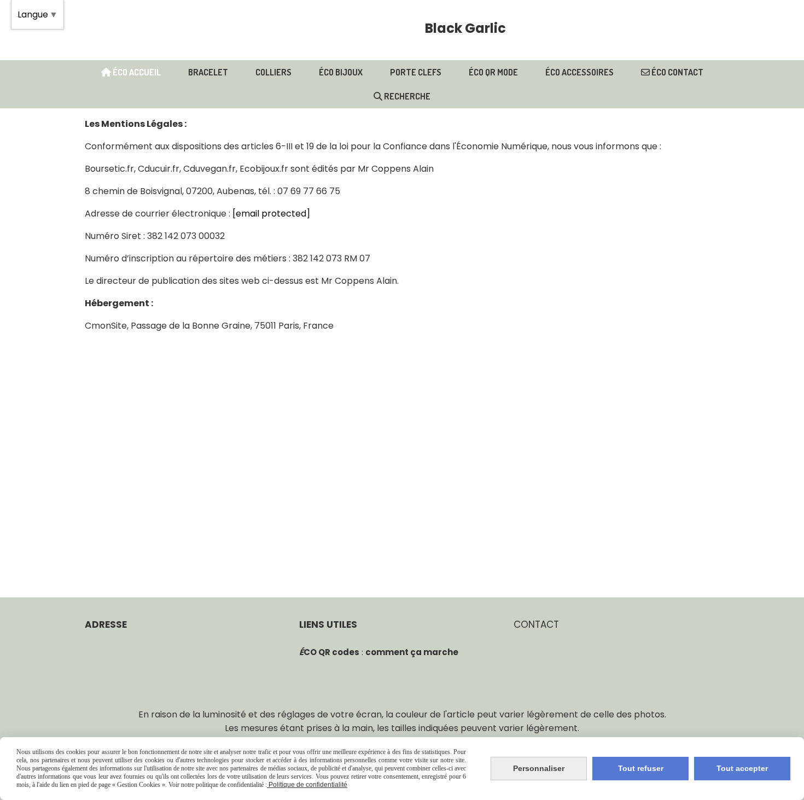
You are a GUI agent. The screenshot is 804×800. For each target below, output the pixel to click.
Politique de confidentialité (307, 785)
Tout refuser (640, 768)
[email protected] (271, 213)
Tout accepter (742, 768)
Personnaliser (538, 768)
